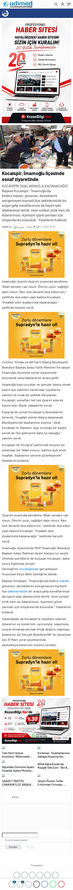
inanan (64, 581)
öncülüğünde (29, 569)
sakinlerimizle (18, 591)
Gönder (13, 847)
